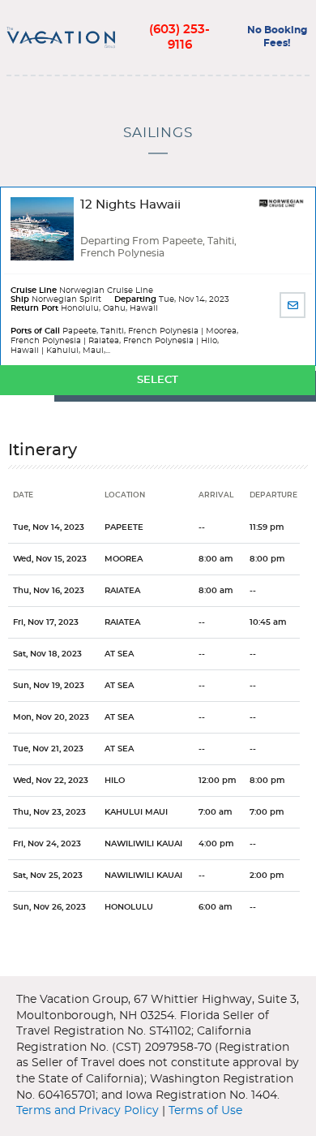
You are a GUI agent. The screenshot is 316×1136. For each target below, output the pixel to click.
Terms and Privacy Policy (87, 1111)
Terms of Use (205, 1111)
